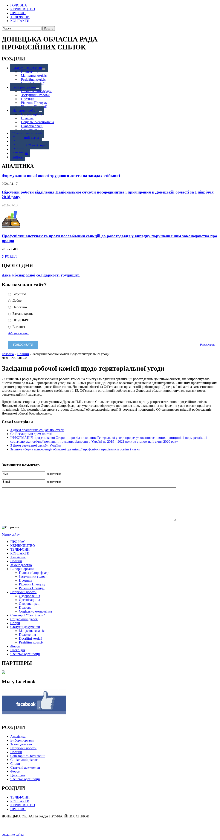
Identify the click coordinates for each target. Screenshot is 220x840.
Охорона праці (29, 603)
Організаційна (29, 600)
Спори (15, 623)
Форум (15, 646)
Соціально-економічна (35, 611)
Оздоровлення (29, 596)
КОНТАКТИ (19, 553)
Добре (16, 300)
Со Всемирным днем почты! (31, 434)
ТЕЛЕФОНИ (20, 549)
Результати (207, 344)
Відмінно (19, 294)
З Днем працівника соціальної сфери (37, 430)
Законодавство (21, 565)
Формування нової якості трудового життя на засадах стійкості (61, 175)
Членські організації (25, 654)
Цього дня (17, 650)
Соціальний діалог (24, 619)
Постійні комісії (30, 638)
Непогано (19, 307)
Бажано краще (22, 313)
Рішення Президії (31, 588)
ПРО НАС (18, 542)
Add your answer (18, 333)
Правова (25, 607)
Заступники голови (33, 576)
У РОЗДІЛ (9, 256)
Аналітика (18, 557)
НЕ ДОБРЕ (20, 320)
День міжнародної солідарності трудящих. (41, 275)
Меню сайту (11, 534)
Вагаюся (18, 327)
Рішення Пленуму (32, 584)
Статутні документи (25, 627)
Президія (25, 580)
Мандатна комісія (31, 631)
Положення (27, 634)
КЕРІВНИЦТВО (22, 545)
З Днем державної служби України (35, 445)
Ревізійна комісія (31, 642)
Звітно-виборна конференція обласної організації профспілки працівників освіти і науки (75, 449)
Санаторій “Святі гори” (27, 615)
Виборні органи (22, 569)
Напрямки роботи (23, 592)
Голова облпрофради (34, 572)
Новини (23, 354)
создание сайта (13, 834)
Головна (8, 354)
